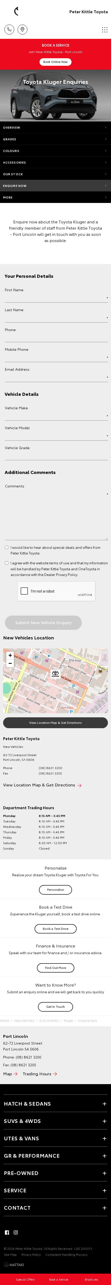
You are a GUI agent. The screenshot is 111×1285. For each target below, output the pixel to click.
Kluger (68, 1020)
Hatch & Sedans (27, 1103)
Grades (10, 139)
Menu (104, 28)
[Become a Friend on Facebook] (7, 1232)
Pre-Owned (21, 1172)
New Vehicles (24, 1020)
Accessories (14, 162)
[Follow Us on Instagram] (16, 1232)
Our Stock (13, 174)
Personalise (55, 889)
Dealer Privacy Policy (60, 574)
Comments (14, 485)
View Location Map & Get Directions (55, 722)
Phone (10, 329)
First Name (14, 289)
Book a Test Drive (55, 928)
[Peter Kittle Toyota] (11, 11)
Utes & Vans (21, 1138)
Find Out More (55, 967)
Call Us (9, 28)
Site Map (10, 1254)
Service (15, 1190)
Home (4, 1020)
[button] (55, 675)
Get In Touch (55, 1006)
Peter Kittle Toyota (88, 11)
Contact (17, 1207)
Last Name (14, 309)
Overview (11, 127)
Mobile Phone (16, 349)
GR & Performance (32, 1155)
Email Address (17, 369)
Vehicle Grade (17, 447)
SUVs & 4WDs (49, 1020)
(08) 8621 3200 (50, 767)
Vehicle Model (17, 427)
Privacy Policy (31, 1254)
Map (7, 1073)
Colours (11, 151)
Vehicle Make (16, 407)
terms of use (59, 562)
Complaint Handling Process (66, 1254)
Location (22, 28)
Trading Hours (37, 1073)
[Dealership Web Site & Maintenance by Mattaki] (14, 1265)
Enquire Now (15, 186)
